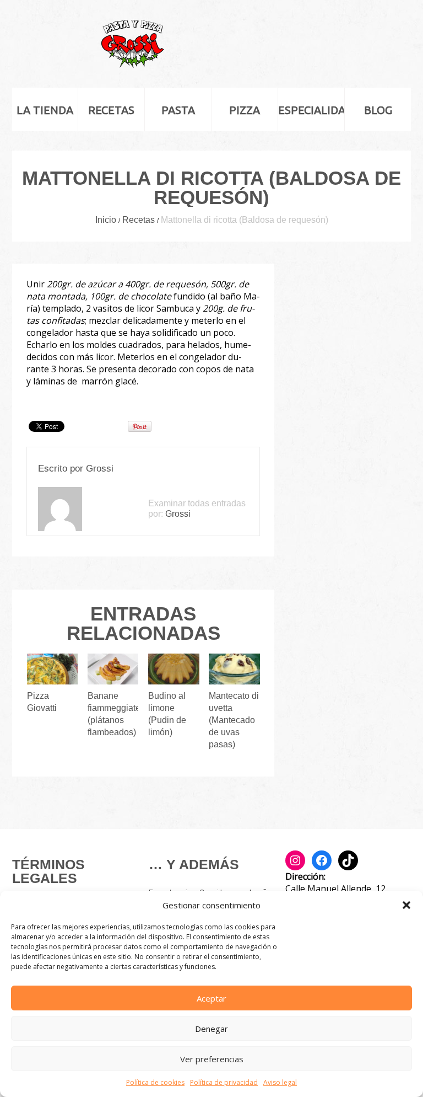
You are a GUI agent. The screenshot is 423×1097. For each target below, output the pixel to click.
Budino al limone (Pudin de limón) (167, 714)
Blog (378, 110)
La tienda (45, 110)
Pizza (244, 110)
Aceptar (211, 998)
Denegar (211, 1028)
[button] (406, 905)
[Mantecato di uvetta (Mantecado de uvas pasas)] (234, 669)
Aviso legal (280, 1082)
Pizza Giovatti (42, 702)
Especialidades (311, 110)
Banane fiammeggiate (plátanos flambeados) (114, 714)
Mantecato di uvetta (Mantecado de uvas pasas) (234, 720)
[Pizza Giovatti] (52, 669)
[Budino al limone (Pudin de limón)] (173, 669)
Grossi (99, 468)
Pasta (178, 110)
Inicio (105, 219)
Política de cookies (155, 1082)
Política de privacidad (224, 1082)
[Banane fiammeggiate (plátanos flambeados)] (113, 669)
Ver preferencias (211, 1058)
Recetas (111, 110)
